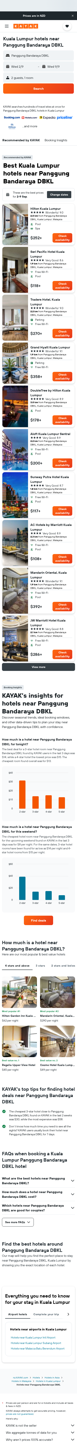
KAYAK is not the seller (21, 1425)
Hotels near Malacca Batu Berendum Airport (38, 1348)
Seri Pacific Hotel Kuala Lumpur (47, 254)
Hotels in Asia (52, 1377)
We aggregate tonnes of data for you (31, 1432)
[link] (38, 920)
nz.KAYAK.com (20, 1377)
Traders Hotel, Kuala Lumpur (45, 301)
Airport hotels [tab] (17, 1314)
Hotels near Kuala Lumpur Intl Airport (33, 1337)
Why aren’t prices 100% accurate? (29, 1440)
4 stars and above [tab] (17, 965)
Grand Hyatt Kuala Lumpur (50, 347)
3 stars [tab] (40, 965)
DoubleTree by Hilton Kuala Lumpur (50, 392)
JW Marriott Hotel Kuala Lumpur (48, 622)
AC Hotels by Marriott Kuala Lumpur (51, 527)
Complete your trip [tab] (46, 1314)
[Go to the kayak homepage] (25, 26)
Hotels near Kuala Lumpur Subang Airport (36, 1343)
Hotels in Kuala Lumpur (48, 1381)
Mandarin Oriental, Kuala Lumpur (48, 575)
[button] (72, 15)
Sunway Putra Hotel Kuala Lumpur (49, 479)
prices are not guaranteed (19, 1413)
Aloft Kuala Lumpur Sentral (50, 434)
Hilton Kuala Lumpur (45, 209)
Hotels (36, 1377)
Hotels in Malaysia (21, 1381)
